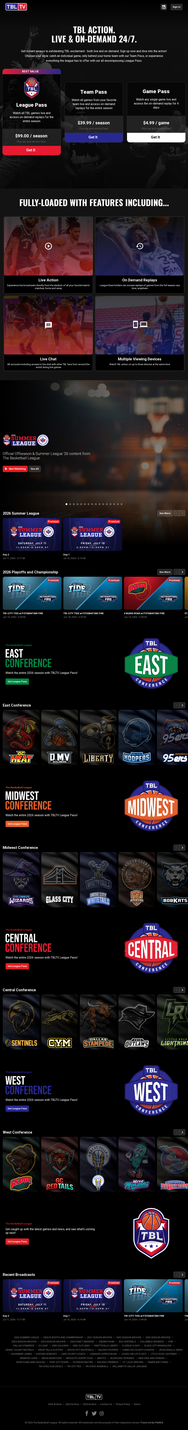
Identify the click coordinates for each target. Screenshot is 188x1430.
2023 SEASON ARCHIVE (158, 1337)
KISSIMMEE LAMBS (21, 1353)
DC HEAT (43, 1345)
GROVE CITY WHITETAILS (80, 1349)
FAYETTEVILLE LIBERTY (106, 1345)
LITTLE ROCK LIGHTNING (164, 1353)
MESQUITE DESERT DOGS (79, 1358)
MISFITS (101, 1358)
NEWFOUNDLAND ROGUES (30, 1362)
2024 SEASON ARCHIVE (24, 1341)
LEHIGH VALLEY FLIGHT (134, 1353)
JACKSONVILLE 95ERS (170, 1349)
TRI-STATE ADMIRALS (96, 1366)
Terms (137, 1404)
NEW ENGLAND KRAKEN (151, 1358)
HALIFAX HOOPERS (108, 1349)
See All (35, 468)
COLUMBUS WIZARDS (152, 1341)
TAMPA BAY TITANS (158, 1362)
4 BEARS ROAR (107, 1341)
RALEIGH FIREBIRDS (107, 1362)
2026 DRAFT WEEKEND (82, 1341)
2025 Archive (89, 1404)
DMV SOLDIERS (60, 1345)
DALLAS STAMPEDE (23, 1345)
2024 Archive (72, 1404)
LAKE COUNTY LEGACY (73, 1353)
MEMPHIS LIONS (28, 1358)
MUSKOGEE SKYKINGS (122, 1358)
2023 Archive (55, 1404)
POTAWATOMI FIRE (83, 1362)
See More (165, 513)
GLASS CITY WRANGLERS (157, 1345)
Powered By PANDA (151, 1422)
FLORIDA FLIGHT (131, 1345)
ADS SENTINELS (127, 1341)
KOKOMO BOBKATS (46, 1353)
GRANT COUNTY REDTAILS (20, 1349)
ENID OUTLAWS (81, 1345)
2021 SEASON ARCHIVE (99, 1337)
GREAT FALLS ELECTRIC (50, 1349)
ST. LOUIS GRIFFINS (133, 1362)
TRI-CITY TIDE (74, 1366)
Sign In (176, 7)
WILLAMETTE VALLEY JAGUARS (130, 1366)
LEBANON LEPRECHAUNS (103, 1353)
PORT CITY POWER (59, 1362)
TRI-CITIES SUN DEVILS (51, 1366)
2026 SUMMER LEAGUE (26, 1337)
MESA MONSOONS (52, 1358)
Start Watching (15, 469)
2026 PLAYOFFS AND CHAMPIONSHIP (63, 1337)
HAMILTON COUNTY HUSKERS (138, 1349)
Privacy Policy (123, 1404)
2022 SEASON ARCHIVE (128, 1337)
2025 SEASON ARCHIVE (53, 1341)
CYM (170, 1341)
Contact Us (106, 1404)
